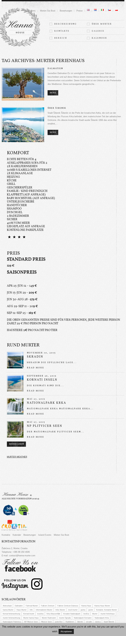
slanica (98, 622)
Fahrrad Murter (32, 606)
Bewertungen (66, 10)
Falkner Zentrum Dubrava (67, 606)
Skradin (35, 357)
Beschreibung (65, 24)
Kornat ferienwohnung (11, 614)
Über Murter (102, 24)
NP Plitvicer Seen (44, 426)
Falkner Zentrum (47, 606)
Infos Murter (60, 610)
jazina (83, 610)
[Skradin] (15, 360)
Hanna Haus (86, 606)
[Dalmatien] (23, 84)
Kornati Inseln (42, 380)
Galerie (98, 31)
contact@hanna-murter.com (22, 555)
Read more (35, 368)
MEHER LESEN (16, 444)
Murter (94, 614)
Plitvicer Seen (46, 622)
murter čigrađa (65, 618)
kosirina (40, 614)
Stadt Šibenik (109, 622)
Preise (79, 10)
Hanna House (15, 494)
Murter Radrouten (49, 618)
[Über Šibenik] (23, 124)
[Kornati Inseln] (15, 383)
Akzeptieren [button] (66, 631)
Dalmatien (55, 68)
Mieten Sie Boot (47, 10)
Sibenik (80, 622)
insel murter (73, 610)
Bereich (60, 38)
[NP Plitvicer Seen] (15, 429)
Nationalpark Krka (46, 403)
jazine (90, 610)
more (53, 92)
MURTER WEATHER (17, 457)
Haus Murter (22, 610)
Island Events (44, 535)
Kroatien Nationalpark (71, 614)
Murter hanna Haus (31, 618)
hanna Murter (8, 610)
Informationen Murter (44, 610)
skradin (89, 622)
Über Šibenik (57, 108)
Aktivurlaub (7, 606)
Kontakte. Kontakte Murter (106, 610)
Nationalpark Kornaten (83, 618)
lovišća (86, 614)
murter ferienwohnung (11, 618)
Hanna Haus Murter (102, 606)
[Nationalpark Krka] (15, 406)
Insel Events (30, 10)
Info (31, 610)
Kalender (99, 38)
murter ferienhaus (108, 614)
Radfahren (70, 622)
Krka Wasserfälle (53, 614)
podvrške (59, 622)
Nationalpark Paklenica (12, 622)
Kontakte (61, 31)
